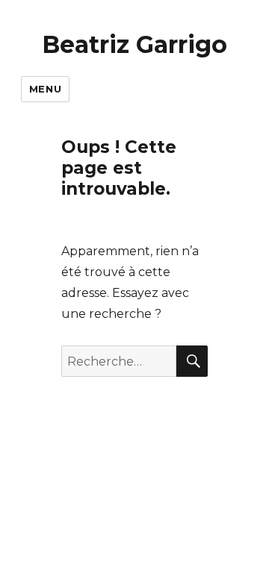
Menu (45, 89)
